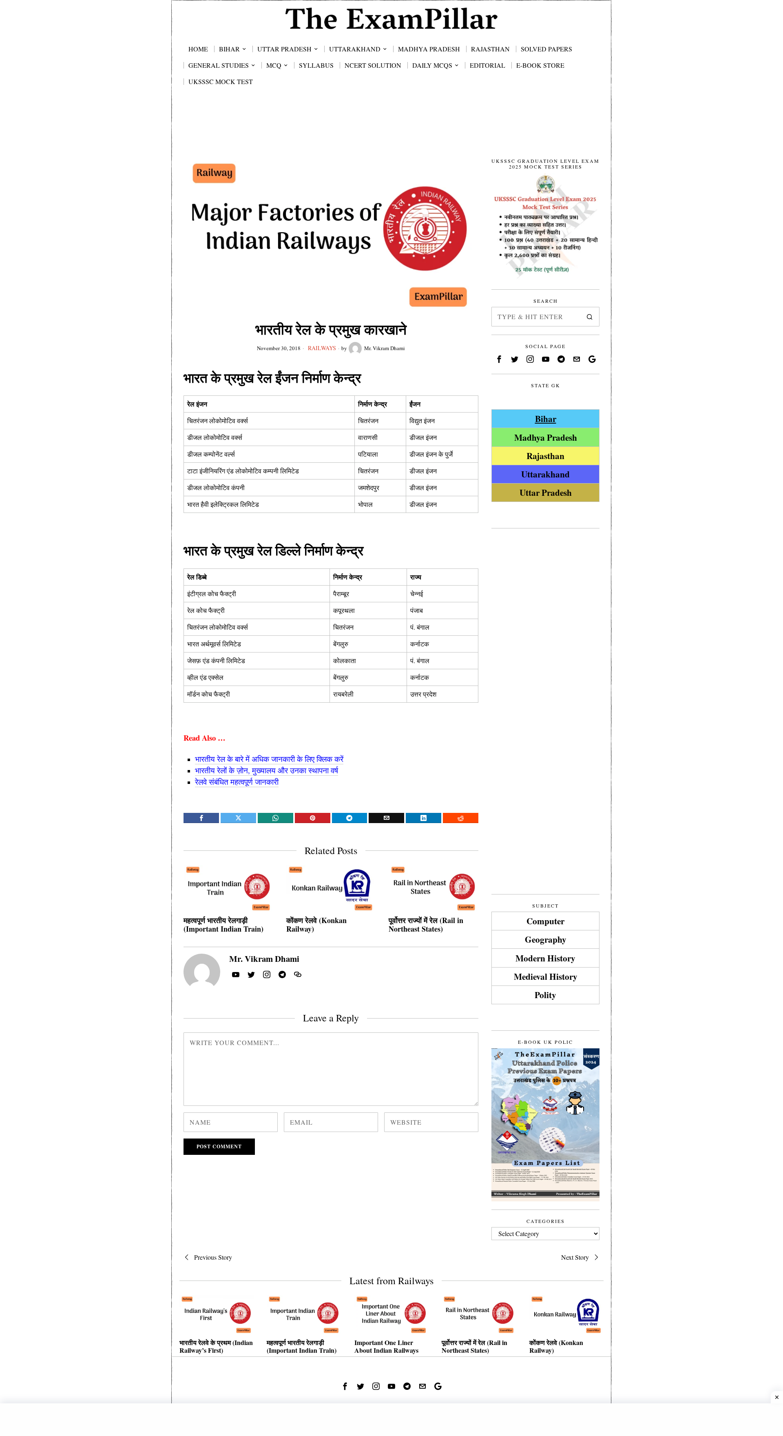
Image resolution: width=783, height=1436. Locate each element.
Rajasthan (545, 455)
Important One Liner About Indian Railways (386, 1346)
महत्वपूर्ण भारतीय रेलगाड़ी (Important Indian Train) (223, 925)
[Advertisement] (391, 131)
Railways (322, 348)
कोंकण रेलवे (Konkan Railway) (316, 925)
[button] (589, 316)
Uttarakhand (545, 474)
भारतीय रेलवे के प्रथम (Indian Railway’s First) (216, 1346)
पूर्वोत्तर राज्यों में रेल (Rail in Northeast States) (426, 925)
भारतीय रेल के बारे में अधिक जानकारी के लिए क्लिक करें (269, 759)
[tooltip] (201, 818)
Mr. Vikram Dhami (384, 348)
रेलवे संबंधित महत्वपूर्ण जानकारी (237, 782)
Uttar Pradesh (546, 492)
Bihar (545, 418)
